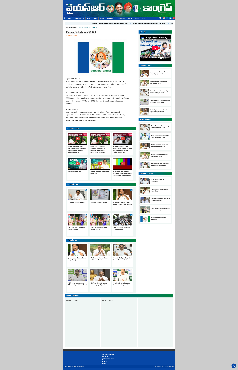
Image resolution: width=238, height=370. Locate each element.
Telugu (143, 18)
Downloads (110, 18)
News (69, 18)
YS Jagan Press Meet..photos (98, 202)
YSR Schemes (121, 18)
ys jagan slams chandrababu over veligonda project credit (93, 24)
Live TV (130, 18)
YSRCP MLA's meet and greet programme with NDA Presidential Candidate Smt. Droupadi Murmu (122, 173)
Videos (102, 18)
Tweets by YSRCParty (72, 300)
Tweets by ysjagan (107, 300)
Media (88, 18)
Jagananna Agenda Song (74, 171)
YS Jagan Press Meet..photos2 (76, 202)
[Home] (119, 8)
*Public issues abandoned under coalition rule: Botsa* (133, 24)
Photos (95, 18)
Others (73, 27)
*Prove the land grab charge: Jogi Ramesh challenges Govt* (173, 24)
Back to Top (233, 365)
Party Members (78, 18)
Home (64, 18)
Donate (137, 18)
